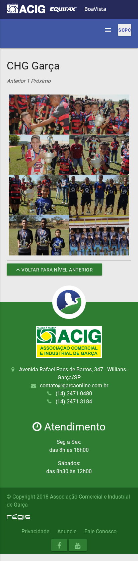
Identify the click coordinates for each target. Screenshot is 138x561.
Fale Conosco (100, 531)
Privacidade (35, 531)
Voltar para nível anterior (56, 269)
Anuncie (66, 531)
